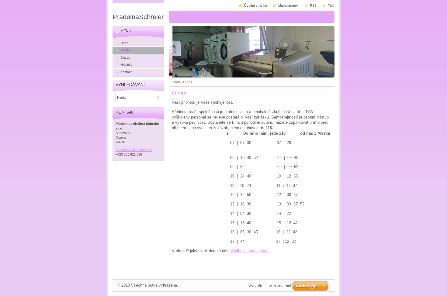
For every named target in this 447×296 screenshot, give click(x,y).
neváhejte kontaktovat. (250, 251)
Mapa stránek (288, 5)
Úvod (176, 82)
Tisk (331, 5)
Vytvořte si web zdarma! (269, 286)
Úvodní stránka (255, 5)
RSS (313, 5)
